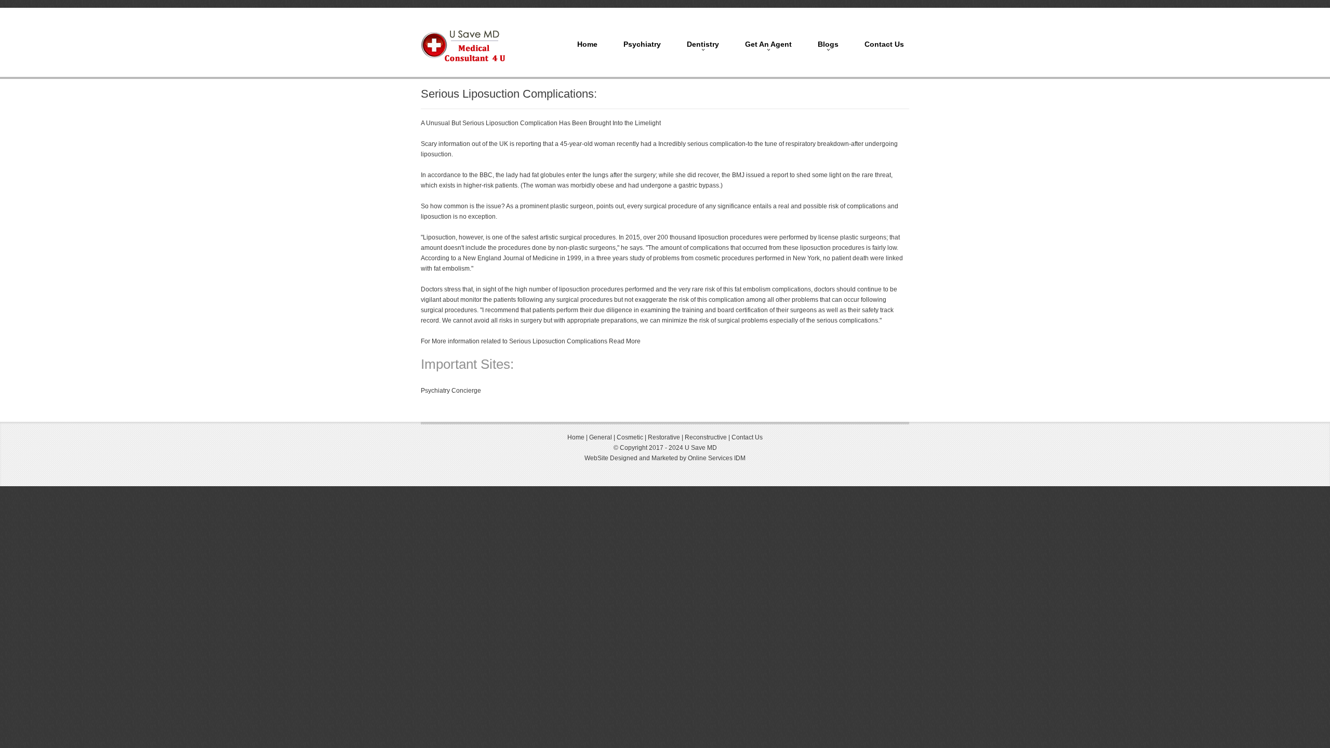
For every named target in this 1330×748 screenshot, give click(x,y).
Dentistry (703, 44)
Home (587, 44)
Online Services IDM (717, 458)
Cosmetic (630, 437)
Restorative (664, 437)
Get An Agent (768, 44)
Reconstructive (706, 437)
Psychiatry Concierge (451, 390)
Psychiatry (642, 44)
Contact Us (884, 44)
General (600, 437)
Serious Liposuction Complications (558, 341)
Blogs (828, 44)
